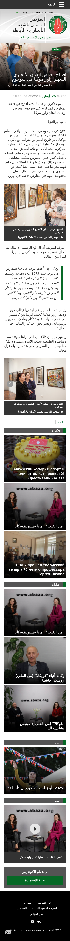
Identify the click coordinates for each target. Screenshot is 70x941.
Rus (51, 13)
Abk (31, 13)
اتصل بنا (27, 902)
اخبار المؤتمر (37, 913)
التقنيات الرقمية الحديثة (44, 908)
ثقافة (56, 49)
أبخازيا (45, 96)
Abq (25, 13)
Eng (44, 13)
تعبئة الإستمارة (35, 880)
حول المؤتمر (44, 902)
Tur (38, 13)
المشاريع (22, 908)
